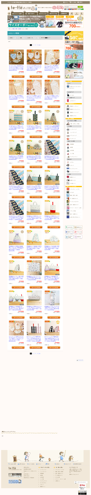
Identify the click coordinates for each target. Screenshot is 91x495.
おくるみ (72, 95)
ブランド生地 (73, 210)
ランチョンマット (73, 156)
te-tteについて (68, 464)
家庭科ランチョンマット (75, 109)
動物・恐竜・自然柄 (59, 471)
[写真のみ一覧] (46, 37)
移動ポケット (73, 177)
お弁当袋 (72, 150)
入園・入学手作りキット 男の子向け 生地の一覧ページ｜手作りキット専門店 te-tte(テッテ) (75, 471)
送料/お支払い (27, 467)
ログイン (39, 464)
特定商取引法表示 (77, 464)
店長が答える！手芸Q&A (29, 477)
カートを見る (31, 464)
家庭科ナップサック (74, 106)
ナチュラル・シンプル (74, 189)
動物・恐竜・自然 (73, 195)
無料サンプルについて (74, 474)
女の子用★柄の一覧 (73, 467)
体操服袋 (72, 144)
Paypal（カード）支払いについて (30, 471)
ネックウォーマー (73, 168)
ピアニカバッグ (73, 135)
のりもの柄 (57, 477)
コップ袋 (72, 153)
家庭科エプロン (73, 115)
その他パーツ (73, 183)
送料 (48, 464)
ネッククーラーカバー (74, 171)
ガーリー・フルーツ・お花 (75, 207)
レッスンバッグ (73, 129)
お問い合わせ (22, 464)
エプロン (72, 162)
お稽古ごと (57, 480)
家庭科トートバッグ (74, 112)
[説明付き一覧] (49, 37)
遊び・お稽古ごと (73, 214)
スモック (72, 165)
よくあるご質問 (12, 464)
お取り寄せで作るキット (75, 217)
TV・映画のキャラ (74, 198)
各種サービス (73, 180)
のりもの (72, 192)
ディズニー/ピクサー (74, 201)
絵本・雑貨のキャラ (74, 204)
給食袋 (71, 147)
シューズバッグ (73, 132)
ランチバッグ (73, 138)
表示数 (11, 37)
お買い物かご (26, 474)
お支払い (58, 464)
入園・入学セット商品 (74, 123)
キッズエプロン (43, 482)
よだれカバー (73, 100)
